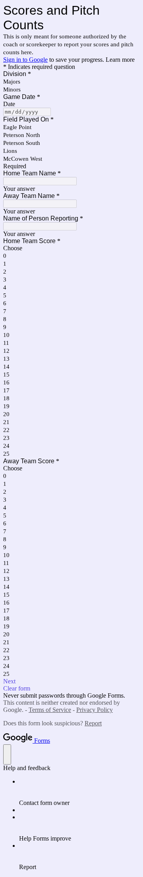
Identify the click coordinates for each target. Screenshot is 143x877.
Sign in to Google (25, 59)
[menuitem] (79, 792)
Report (93, 723)
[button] (71, 681)
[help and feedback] (7, 754)
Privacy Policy (94, 709)
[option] (71, 248)
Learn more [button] (120, 59)
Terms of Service (50, 709)
